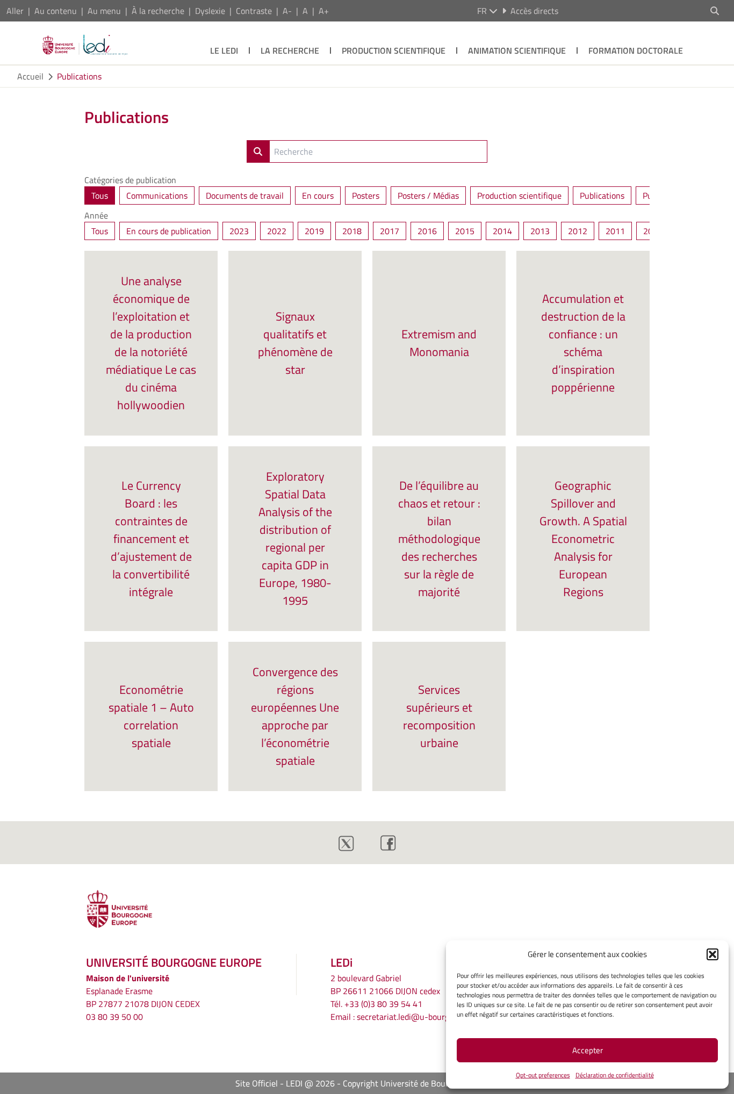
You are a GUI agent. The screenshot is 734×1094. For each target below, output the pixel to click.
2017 (389, 230)
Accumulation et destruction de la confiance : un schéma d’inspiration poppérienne (583, 342)
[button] (712, 954)
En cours (318, 195)
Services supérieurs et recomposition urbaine (439, 716)
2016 (427, 230)
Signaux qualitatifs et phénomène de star (295, 343)
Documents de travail (245, 195)
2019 (314, 230)
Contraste (254, 10)
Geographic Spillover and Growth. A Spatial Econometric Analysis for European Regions (583, 538)
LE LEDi (224, 50)
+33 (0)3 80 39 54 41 (383, 1003)
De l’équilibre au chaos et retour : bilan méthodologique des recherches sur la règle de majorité (439, 538)
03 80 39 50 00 (114, 1016)
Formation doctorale (635, 50)
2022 (276, 230)
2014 (502, 230)
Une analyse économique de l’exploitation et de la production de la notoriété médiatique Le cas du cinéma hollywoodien (151, 343)
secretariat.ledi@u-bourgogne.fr (415, 1016)
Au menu (104, 10)
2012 (577, 230)
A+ (324, 10)
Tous (99, 195)
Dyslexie (210, 10)
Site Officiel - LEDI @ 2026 (285, 1083)
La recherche (290, 50)
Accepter (587, 1050)
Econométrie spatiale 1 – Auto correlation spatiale (151, 716)
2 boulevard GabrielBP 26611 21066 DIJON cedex (385, 984)
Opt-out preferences (543, 1075)
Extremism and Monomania (439, 343)
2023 (239, 230)
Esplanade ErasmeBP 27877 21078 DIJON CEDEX (143, 997)
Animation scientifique (517, 50)
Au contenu (55, 10)
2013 (540, 230)
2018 (352, 230)
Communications (157, 195)
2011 (615, 230)
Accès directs (534, 10)
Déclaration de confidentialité (614, 1075)
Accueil (30, 76)
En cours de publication (168, 230)
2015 (464, 230)
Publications (79, 76)
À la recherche (158, 10)
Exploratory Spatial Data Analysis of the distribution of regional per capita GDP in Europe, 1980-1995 (295, 538)
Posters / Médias (428, 195)
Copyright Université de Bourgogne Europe (421, 1083)
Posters (365, 195)
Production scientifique (393, 50)
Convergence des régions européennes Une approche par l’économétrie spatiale (295, 716)
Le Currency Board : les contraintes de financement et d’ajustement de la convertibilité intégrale (151, 538)
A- (287, 10)
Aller (15, 10)
